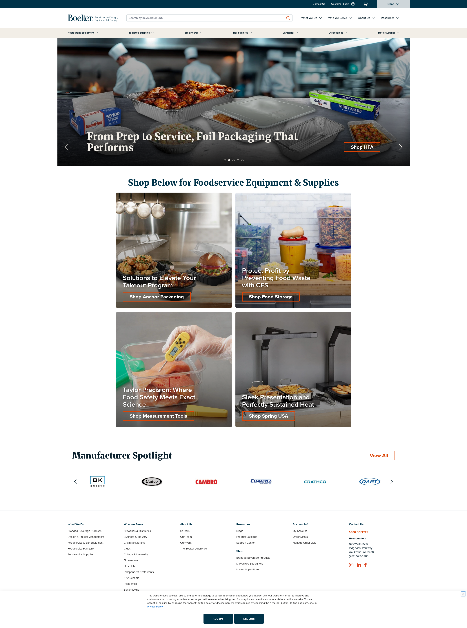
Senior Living (131, 589)
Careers (185, 531)
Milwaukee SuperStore (249, 563)
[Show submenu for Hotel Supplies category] (398, 32)
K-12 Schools (131, 578)
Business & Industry (135, 536)
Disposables (336, 32)
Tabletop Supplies (139, 32)
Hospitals (129, 566)
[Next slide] (400, 147)
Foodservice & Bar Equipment (85, 542)
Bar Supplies (240, 32)
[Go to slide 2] (229, 160)
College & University (136, 554)
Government (131, 560)
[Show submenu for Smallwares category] (201, 32)
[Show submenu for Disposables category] (345, 32)
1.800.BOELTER (358, 532)
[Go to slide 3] (233, 160)
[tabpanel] (233, 102)
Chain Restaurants (134, 542)
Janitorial (288, 32)
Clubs (127, 548)
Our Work (186, 542)
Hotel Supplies (386, 32)
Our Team (186, 536)
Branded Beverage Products (84, 531)
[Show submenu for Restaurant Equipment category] (96, 32)
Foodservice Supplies (80, 554)
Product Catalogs (246, 536)
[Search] (288, 18)
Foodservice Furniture (81, 548)
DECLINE (249, 618)
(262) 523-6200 (358, 556)
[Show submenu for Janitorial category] (296, 32)
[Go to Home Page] (93, 18)
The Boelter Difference (193, 548)
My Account (300, 531)
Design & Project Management (86, 536)
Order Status (300, 536)
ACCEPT (218, 618)
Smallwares (192, 32)
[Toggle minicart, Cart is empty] (366, 4)
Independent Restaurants (139, 572)
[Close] (463, 594)
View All (379, 455)
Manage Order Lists (304, 542)
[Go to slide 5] (242, 160)
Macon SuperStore (247, 569)
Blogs (239, 531)
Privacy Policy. (155, 606)
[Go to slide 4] (238, 160)
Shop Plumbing (356, 147)
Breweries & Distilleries (137, 531)
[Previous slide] (66, 147)
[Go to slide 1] (225, 160)
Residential (130, 583)
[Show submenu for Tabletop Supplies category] (152, 32)
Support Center (245, 542)
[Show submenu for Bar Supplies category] (250, 32)
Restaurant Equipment (81, 32)
